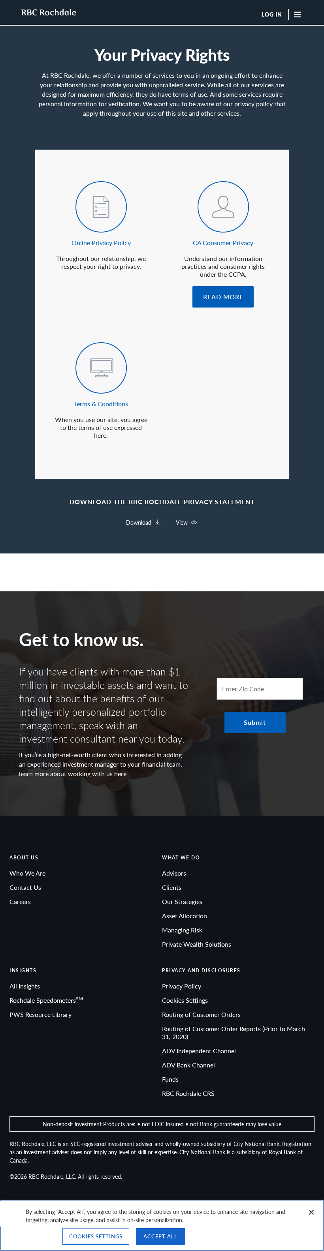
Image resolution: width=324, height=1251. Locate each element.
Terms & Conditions (101, 403)
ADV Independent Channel (199, 1050)
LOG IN (272, 14)
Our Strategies (182, 901)
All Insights (24, 985)
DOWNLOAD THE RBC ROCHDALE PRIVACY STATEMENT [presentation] (162, 501)
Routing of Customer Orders (201, 1014)
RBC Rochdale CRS (188, 1093)
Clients (171, 887)
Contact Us (25, 887)
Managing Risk (182, 929)
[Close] (311, 1212)
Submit (255, 722)
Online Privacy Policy (101, 242)
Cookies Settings (185, 1000)
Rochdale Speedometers (46, 1000)
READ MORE (223, 296)
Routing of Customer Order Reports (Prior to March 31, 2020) (233, 1032)
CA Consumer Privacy (223, 242)
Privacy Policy (181, 985)
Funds (170, 1079)
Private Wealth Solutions (196, 944)
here (120, 773)
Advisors (174, 873)
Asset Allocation (184, 915)
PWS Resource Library (40, 1014)
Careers (20, 901)
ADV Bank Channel (188, 1064)
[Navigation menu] (301, 14)
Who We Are (27, 873)
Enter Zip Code (243, 689)
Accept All (160, 1236)
